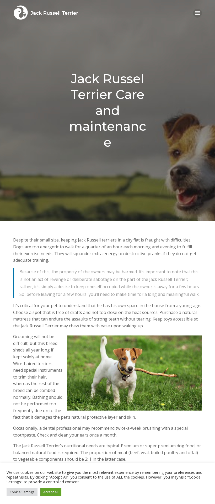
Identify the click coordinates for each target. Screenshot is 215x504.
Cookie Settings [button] (22, 492)
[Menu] (197, 13)
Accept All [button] (50, 492)
